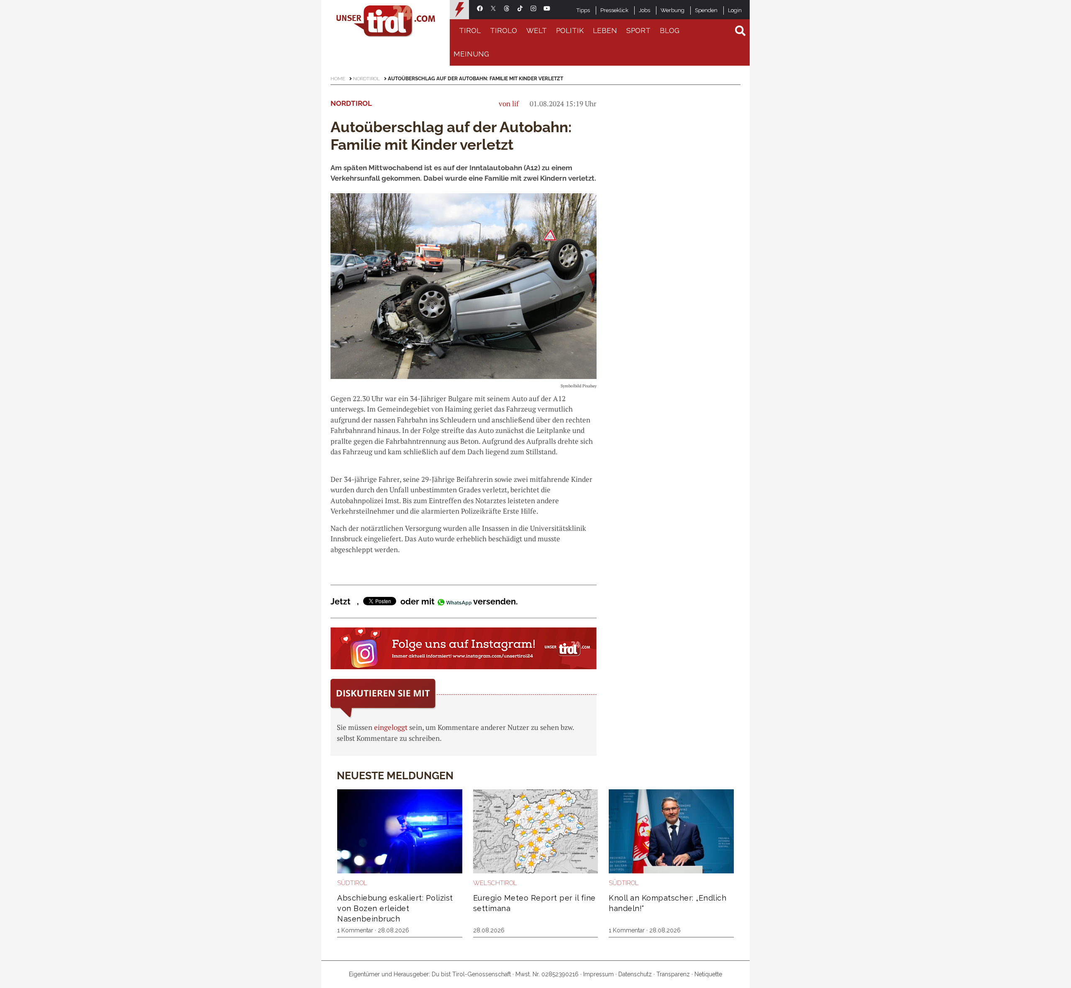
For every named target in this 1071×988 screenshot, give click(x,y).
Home (338, 79)
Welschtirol (495, 883)
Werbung (672, 10)
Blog (669, 30)
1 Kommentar (355, 930)
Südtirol (352, 883)
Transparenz (673, 974)
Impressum (598, 974)
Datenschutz (635, 974)
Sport (638, 30)
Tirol (470, 30)
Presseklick (614, 10)
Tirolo (503, 30)
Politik (570, 30)
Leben (605, 30)
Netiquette (708, 974)
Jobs (644, 10)
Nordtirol (366, 79)
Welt (536, 30)
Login (735, 10)
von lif (509, 103)
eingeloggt (390, 727)
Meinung (471, 54)
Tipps (583, 10)
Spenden (706, 10)
